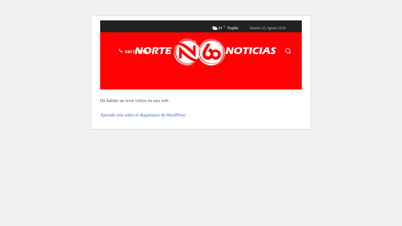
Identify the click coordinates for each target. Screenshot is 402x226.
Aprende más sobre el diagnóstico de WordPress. (143, 115)
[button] (288, 50)
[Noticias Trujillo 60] (205, 52)
